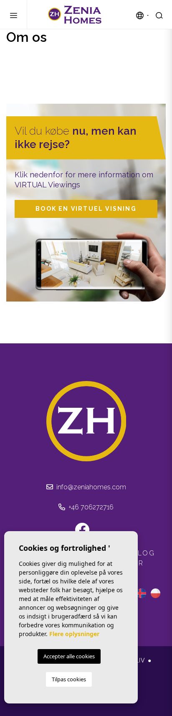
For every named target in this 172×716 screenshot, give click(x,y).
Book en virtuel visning (86, 208)
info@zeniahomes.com (90, 487)
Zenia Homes (74, 15)
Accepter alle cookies (69, 656)
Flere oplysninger (74, 634)
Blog (143, 553)
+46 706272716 (90, 507)
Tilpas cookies (69, 679)
